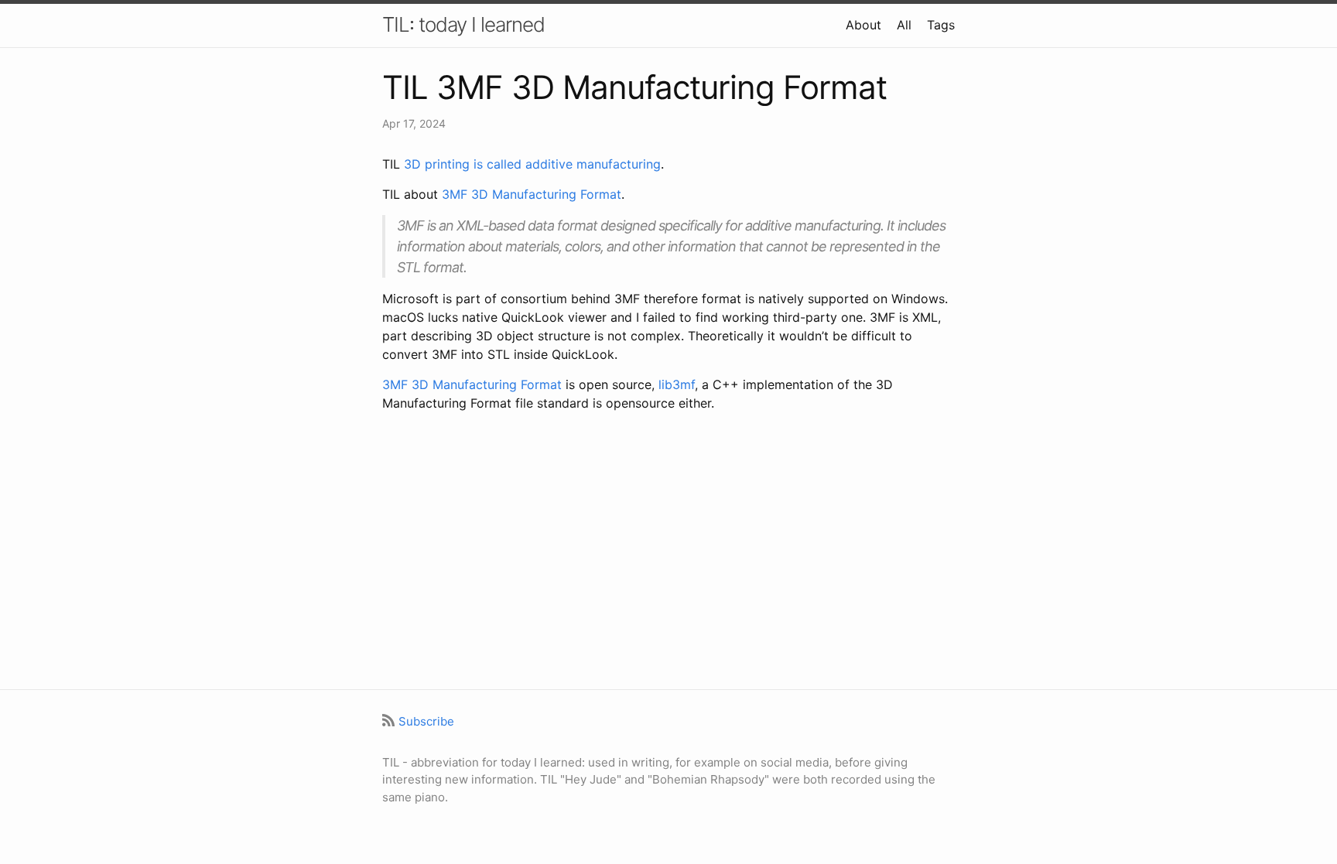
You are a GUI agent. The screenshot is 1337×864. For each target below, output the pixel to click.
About (863, 24)
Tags (941, 24)
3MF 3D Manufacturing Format (531, 194)
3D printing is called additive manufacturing (532, 164)
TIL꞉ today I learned (463, 24)
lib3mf (676, 384)
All (904, 24)
